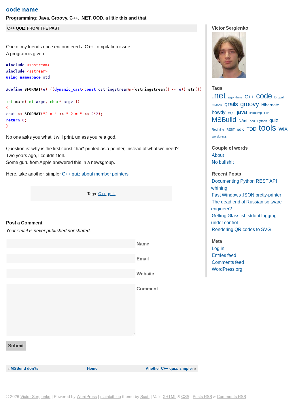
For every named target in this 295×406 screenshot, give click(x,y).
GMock (217, 105)
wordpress (219, 136)
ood (252, 121)
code (264, 96)
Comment (147, 288)
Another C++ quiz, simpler (169, 368)
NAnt (243, 120)
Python (262, 121)
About (218, 155)
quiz (112, 193)
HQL (231, 113)
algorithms (235, 97)
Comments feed (228, 262)
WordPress (87, 396)
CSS (185, 396)
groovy (249, 104)
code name (22, 9)
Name (143, 243)
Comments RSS (231, 396)
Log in (218, 248)
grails (231, 104)
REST (230, 129)
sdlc (240, 129)
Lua (266, 113)
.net (219, 95)
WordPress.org (227, 269)
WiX (283, 129)
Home (92, 368)
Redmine (218, 129)
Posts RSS (202, 396)
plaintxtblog (110, 396)
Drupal (278, 97)
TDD (251, 129)
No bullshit (223, 162)
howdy (219, 112)
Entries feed (224, 255)
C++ (102, 193)
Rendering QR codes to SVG (241, 229)
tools (267, 127)
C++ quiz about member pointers (95, 173)
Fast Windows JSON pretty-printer (246, 194)
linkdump (255, 113)
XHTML (169, 396)
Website (145, 273)
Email (143, 258)
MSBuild (224, 119)
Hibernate (270, 104)
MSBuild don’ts (24, 368)
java (242, 112)
